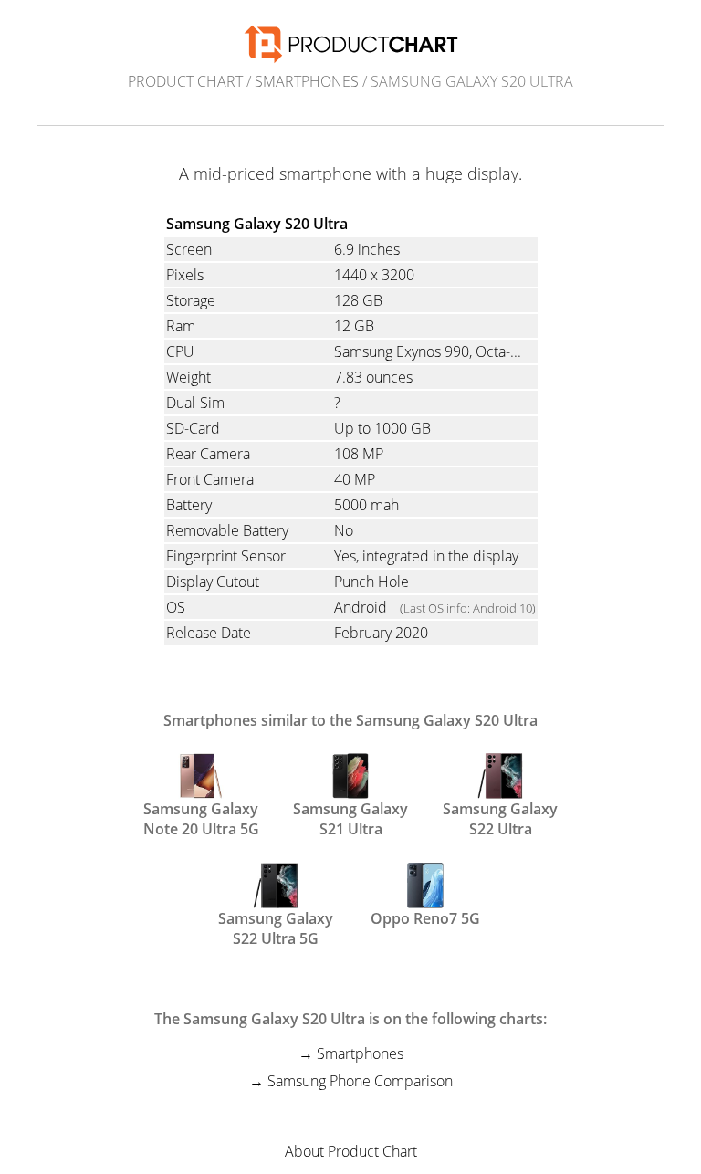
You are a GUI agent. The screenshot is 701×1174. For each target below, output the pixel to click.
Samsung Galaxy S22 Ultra (500, 817)
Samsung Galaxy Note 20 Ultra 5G (201, 817)
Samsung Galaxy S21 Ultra (350, 817)
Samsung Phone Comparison (360, 1081)
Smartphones (307, 81)
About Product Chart (351, 1151)
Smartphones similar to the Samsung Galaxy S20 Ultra (350, 720)
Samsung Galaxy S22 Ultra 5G (275, 926)
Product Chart (185, 81)
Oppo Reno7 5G (425, 918)
